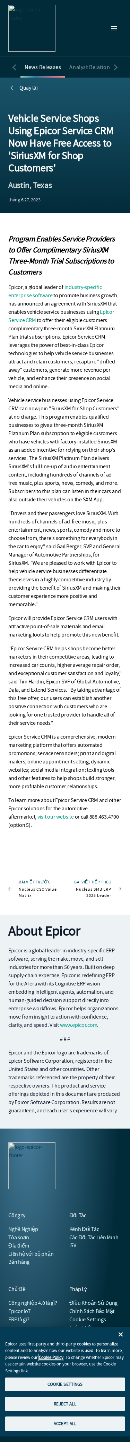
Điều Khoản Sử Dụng (93, 1303)
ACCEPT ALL (65, 1423)
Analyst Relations (91, 67)
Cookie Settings (87, 1319)
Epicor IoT (19, 1311)
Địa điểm (18, 1245)
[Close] (120, 1334)
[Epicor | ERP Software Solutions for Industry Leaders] (31, 28)
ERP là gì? (18, 1319)
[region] (65, 1381)
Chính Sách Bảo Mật (92, 1311)
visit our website (55, 816)
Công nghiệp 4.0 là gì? (32, 1303)
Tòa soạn (18, 1237)
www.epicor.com (78, 1025)
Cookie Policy (51, 1357)
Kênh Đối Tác (84, 1229)
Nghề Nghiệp (23, 1229)
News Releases (43, 67)
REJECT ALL (65, 1404)
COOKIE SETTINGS (65, 1384)
